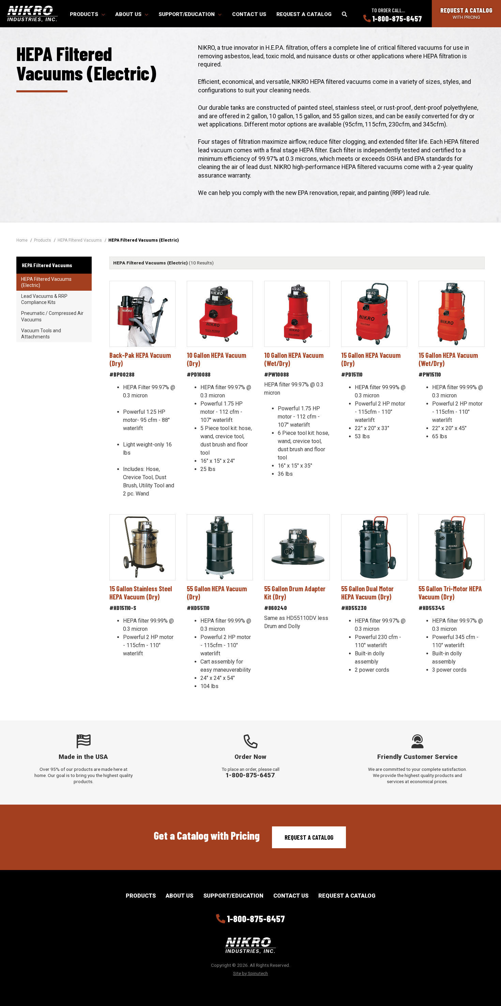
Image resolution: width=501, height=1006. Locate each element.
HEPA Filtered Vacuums (47, 265)
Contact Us (249, 14)
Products (85, 14)
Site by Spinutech (250, 973)
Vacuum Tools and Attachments (41, 333)
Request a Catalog (304, 14)
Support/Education (187, 14)
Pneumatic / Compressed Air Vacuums (52, 316)
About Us (129, 14)
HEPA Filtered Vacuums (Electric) (46, 282)
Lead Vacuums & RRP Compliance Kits (44, 299)
